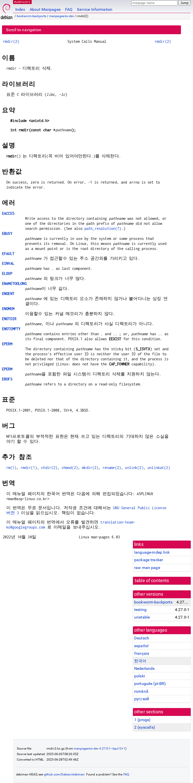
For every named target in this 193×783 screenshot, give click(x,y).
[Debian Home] (6, 10)
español (141, 645)
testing (140, 609)
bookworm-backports (31, 16)
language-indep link (152, 552)
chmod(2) (70, 467)
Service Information (94, 9)
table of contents (152, 580)
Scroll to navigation (23, 29)
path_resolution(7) (102, 228)
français (141, 653)
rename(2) (112, 467)
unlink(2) (134, 467)
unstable (142, 617)
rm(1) (11, 467)
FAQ (68, 9)
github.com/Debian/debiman (64, 774)
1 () (142, 719)
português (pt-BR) (150, 683)
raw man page (147, 567)
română (141, 691)
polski (139, 676)
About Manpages (45, 9)
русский (141, 699)
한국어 (140, 661)
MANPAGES (22, 2)
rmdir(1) (29, 467)
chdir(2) (49, 467)
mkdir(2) (90, 467)
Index (20, 9)
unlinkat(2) (159, 467)
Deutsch (141, 638)
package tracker (148, 559)
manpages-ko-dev (61, 16)
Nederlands (144, 668)
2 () (144, 727)
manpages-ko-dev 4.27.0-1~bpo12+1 (99, 748)
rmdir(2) (11, 41)
